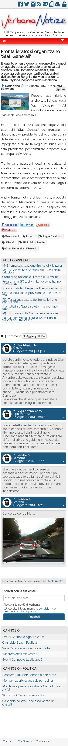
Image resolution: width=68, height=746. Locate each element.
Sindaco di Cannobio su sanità (23, 695)
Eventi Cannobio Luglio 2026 (22, 659)
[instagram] (33, 5)
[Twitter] (27, 5)
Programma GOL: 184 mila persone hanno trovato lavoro (31, 283)
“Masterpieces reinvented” (20, 654)
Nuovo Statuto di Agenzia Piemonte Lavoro (32, 288)
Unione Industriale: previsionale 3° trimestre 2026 (31, 294)
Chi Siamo (25, 741)
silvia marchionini (33, 242)
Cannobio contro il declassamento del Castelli (28, 702)
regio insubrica (52, 236)
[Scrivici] (46, 5)
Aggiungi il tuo (36, 336)
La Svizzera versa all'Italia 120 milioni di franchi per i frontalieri (29, 319)
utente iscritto (55, 581)
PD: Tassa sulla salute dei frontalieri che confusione (29, 301)
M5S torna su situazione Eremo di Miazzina (32, 265)
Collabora (42, 741)
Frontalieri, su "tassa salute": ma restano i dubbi (30, 308)
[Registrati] (58, 5)
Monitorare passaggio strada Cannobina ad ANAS (32, 687)
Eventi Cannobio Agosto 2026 (23, 637)
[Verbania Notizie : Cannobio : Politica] (34, 29)
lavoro (30, 236)
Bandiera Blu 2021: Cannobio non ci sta (29, 675)
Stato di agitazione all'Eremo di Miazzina (30, 277)
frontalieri (12, 236)
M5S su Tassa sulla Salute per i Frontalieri (30, 313)
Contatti (8, 741)
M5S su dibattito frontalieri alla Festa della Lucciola (31, 271)
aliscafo (10, 242)
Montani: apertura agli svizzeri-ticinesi (28, 680)
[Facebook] (20, 5)
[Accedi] (64, 5)
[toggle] (62, 42)
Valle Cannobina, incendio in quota (26, 648)
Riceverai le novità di (21, 604)
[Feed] (39, 5)
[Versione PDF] (51, 5)
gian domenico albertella (21, 248)
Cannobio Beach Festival (19, 642)
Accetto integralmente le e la (29, 610)
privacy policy (27, 611)
